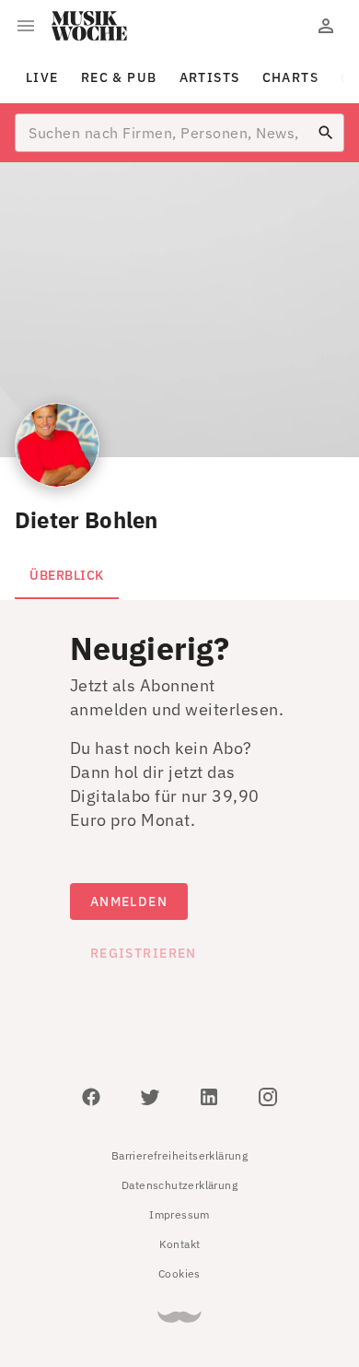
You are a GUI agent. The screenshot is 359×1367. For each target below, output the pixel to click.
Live (42, 77)
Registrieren (143, 953)
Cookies (179, 1273)
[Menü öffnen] (25, 25)
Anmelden (129, 901)
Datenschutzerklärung (179, 1185)
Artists (210, 77)
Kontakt (180, 1244)
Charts (290, 77)
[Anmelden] (325, 25)
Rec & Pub (119, 77)
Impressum (179, 1214)
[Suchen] (325, 132)
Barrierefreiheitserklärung (179, 1155)
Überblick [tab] (66, 575)
